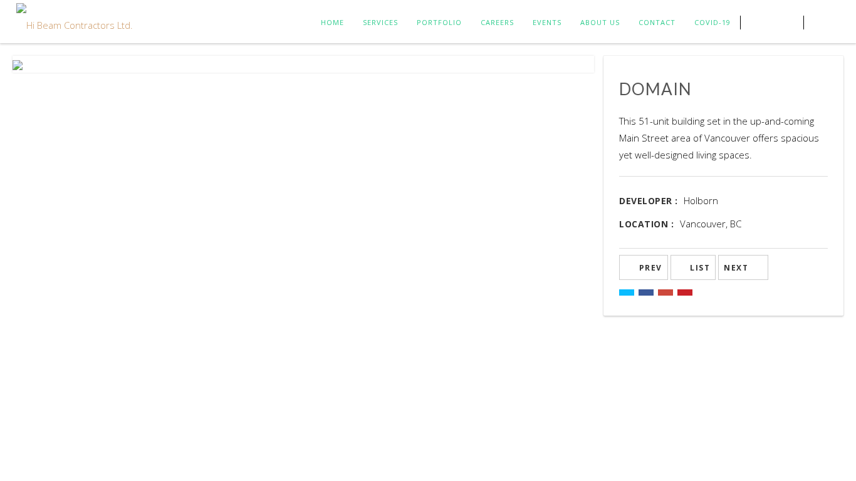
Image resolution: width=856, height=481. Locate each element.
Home (332, 22)
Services (380, 22)
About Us (600, 22)
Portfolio (439, 22)
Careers (497, 22)
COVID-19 (712, 22)
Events (547, 22)
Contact (657, 22)
